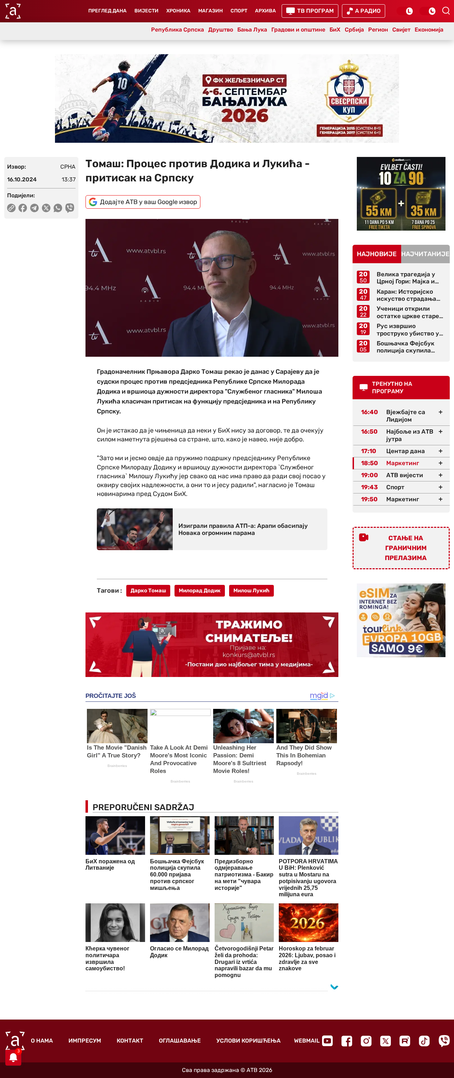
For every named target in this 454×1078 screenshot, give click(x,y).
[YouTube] (327, 1040)
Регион (378, 29)
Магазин (210, 11)
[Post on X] (46, 208)
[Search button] (446, 11)
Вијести (146, 11)
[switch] (405, 11)
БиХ (335, 29)
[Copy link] (11, 208)
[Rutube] (404, 1040)
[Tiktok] (424, 1040)
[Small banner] (401, 194)
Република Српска (177, 29)
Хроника (178, 11)
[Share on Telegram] (34, 208)
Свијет (401, 29)
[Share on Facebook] (22, 208)
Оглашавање (180, 1040)
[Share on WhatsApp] (58, 208)
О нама (42, 1040)
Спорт (239, 11)
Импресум (84, 1040)
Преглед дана (107, 11)
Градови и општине (298, 29)
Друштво (220, 29)
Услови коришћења (248, 1040)
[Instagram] (366, 1040)
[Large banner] (227, 98)
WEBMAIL (307, 1040)
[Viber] (444, 1041)
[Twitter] (385, 1040)
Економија (429, 29)
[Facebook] (346, 1040)
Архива (265, 11)
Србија (354, 29)
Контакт (130, 1040)
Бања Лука (252, 29)
